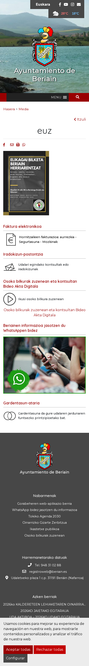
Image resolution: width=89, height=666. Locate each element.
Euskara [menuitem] (43, 4)
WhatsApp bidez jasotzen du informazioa (44, 510)
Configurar (15, 658)
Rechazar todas (49, 649)
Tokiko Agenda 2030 (44, 516)
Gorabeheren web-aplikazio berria (44, 504)
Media (24, 109)
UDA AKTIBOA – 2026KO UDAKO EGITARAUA (44, 617)
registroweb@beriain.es (48, 572)
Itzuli (81, 119)
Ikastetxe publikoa (44, 529)
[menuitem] (43, 5)
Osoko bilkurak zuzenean (44, 535)
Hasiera (9, 109)
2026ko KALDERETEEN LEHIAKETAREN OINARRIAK (44, 604)
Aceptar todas (18, 649)
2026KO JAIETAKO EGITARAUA (45, 611)
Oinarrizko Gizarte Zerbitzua (44, 523)
